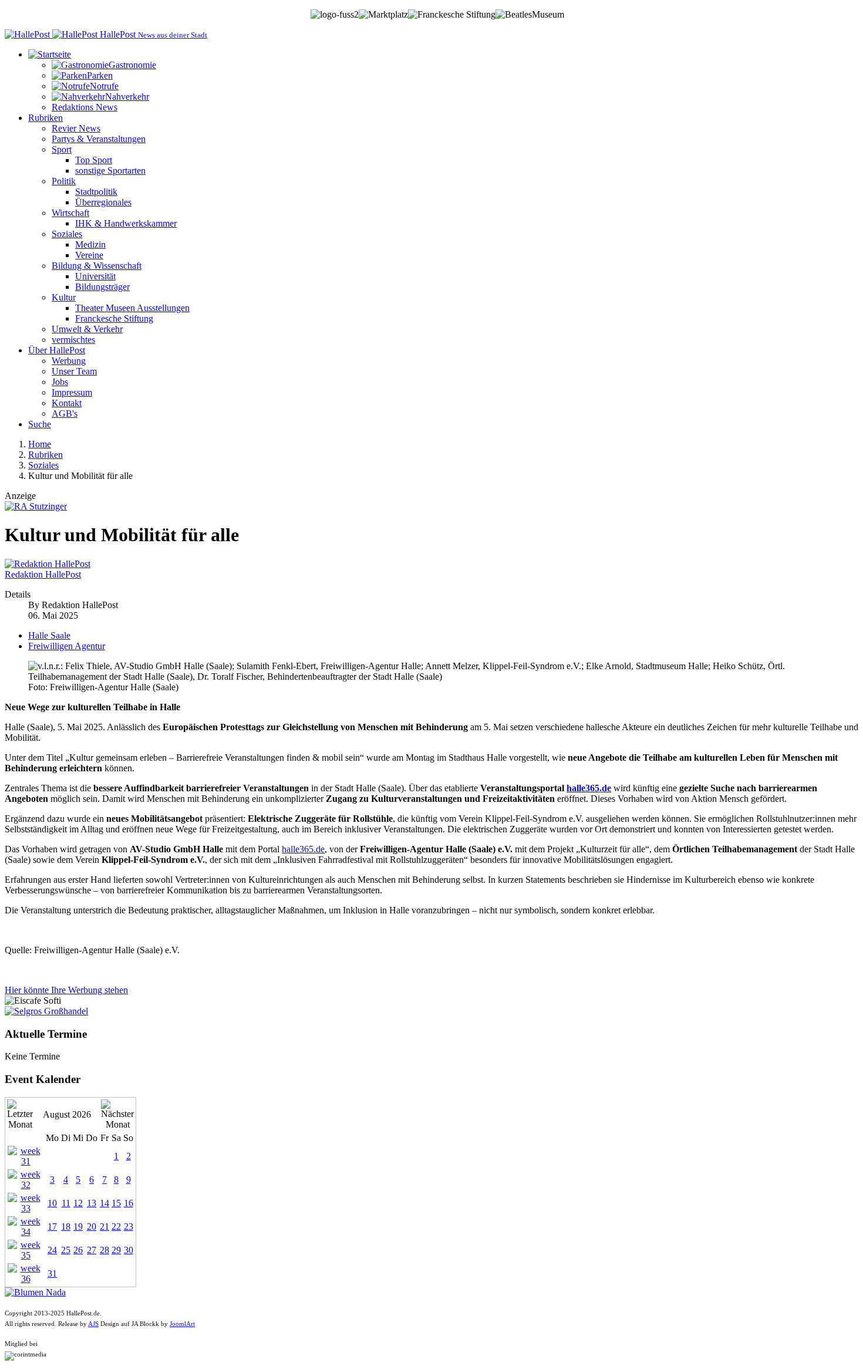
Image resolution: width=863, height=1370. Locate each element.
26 (78, 1250)
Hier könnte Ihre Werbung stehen (66, 990)
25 (65, 1250)
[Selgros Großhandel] (46, 1011)
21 (104, 1226)
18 (65, 1226)
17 (52, 1226)
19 (78, 1226)
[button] (49, 54)
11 (66, 1203)
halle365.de (589, 788)
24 (52, 1250)
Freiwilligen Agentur (66, 646)
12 (78, 1203)
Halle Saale (49, 635)
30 (128, 1250)
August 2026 (67, 1114)
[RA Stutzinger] (36, 506)
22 (116, 1226)
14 (104, 1203)
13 (91, 1203)
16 (128, 1203)
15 (116, 1203)
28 (104, 1250)
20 (91, 1226)
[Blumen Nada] (35, 1292)
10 (52, 1203)
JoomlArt (182, 1324)
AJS (93, 1324)
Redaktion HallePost (43, 574)
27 (91, 1250)
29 (116, 1250)
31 (52, 1273)
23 (128, 1226)
